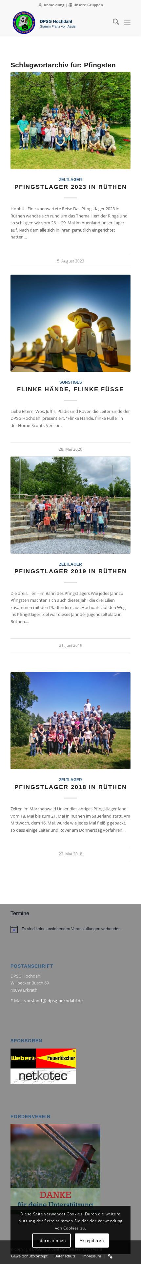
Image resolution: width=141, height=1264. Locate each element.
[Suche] (112, 23)
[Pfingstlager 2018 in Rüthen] (70, 720)
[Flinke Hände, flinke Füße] (70, 323)
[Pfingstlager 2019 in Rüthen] (70, 505)
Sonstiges (70, 382)
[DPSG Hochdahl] (58, 23)
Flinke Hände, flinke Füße (70, 389)
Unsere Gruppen (87, 4)
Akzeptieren (92, 1240)
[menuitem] (112, 23)
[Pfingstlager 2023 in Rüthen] (70, 120)
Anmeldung (53, 4)
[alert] (70, 929)
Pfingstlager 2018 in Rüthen (70, 787)
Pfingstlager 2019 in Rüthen (70, 571)
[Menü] (127, 23)
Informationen (51, 1240)
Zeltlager (70, 179)
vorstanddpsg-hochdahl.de (53, 1001)
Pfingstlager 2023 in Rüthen (70, 187)
